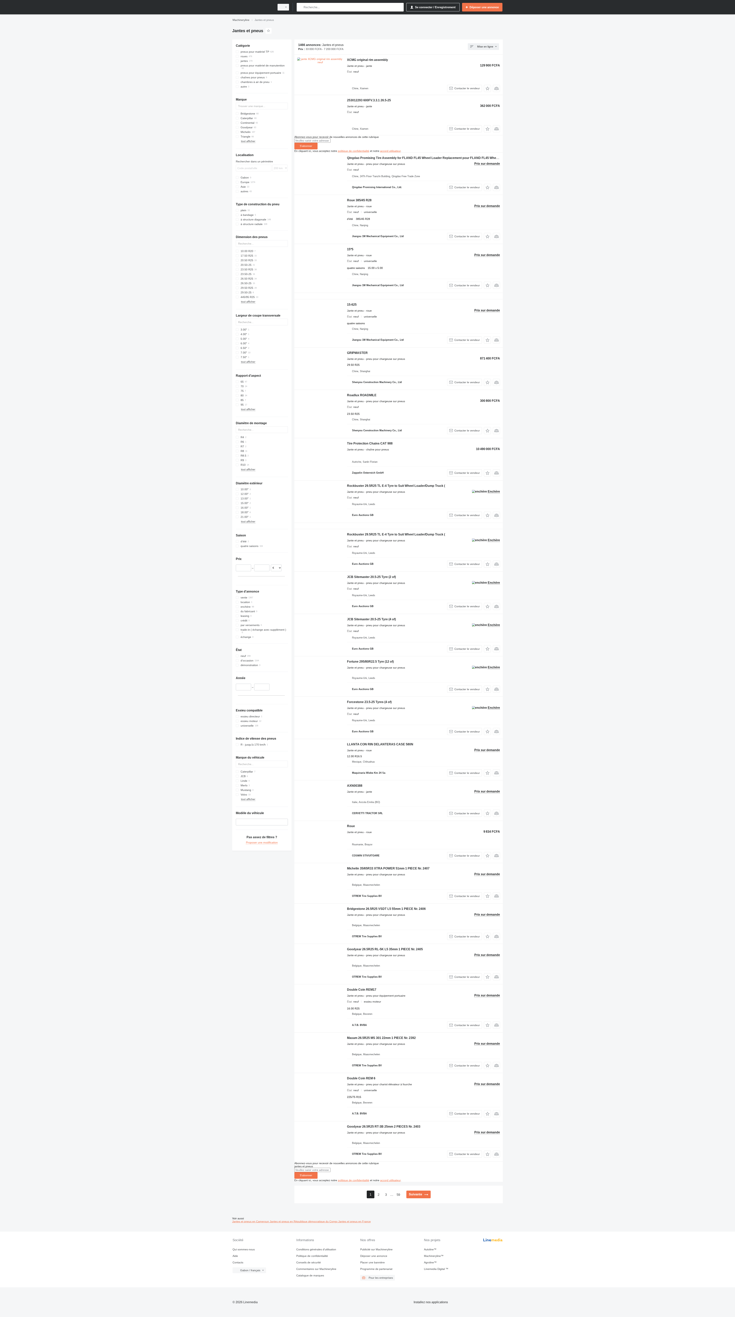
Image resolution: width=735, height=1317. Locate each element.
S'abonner (306, 145)
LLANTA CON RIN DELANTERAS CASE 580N (380, 744)
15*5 (350, 249)
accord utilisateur (390, 150)
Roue (351, 826)
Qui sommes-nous (244, 1249)
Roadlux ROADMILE (361, 395)
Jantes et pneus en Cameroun (251, 1221)
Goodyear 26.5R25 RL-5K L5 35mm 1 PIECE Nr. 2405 (385, 949)
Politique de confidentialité (312, 1255)
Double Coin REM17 (361, 989)
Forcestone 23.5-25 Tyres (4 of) (369, 702)
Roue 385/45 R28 (359, 200)
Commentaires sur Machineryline (316, 1268)
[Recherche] (300, 7)
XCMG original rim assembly (367, 59)
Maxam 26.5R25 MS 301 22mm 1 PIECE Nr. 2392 (381, 1038)
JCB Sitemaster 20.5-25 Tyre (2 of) (371, 577)
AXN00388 (354, 785)
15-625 (352, 304)
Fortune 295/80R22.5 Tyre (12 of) (370, 661)
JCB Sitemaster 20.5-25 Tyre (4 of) (371, 619)
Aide (235, 1255)
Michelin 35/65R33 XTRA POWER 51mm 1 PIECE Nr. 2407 (388, 868)
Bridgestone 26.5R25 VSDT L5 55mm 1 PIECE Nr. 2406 (386, 908)
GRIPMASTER (357, 352)
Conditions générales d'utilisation (316, 1249)
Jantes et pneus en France (354, 1221)
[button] (487, 88)
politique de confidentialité (353, 150)
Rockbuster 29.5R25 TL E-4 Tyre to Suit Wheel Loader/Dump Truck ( (396, 485)
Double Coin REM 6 (361, 1078)
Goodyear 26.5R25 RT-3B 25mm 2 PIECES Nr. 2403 (383, 1126)
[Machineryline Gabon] (253, 7)
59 (398, 1195)
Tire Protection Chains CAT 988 (370, 443)
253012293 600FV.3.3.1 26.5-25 (369, 100)
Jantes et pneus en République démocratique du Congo (304, 1221)
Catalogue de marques (310, 1275)
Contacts (238, 1262)
